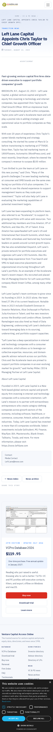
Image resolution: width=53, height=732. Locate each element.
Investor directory (36, 651)
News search (33, 679)
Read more (6, 701)
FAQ (3, 673)
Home (17, 16)
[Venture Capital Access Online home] (10, 4)
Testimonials (7, 677)
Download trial (26, 602)
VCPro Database (9, 651)
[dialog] (26, 705)
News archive (32, 478)
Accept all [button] (14, 718)
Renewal (5, 664)
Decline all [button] (38, 718)
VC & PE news (29, 16)
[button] (26, 725)
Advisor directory (35, 655)
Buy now (26, 595)
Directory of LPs (35, 660)
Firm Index (6, 668)
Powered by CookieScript (26, 729)
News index (12, 478)
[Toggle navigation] (48, 5)
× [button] (50, 682)
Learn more (26, 610)
